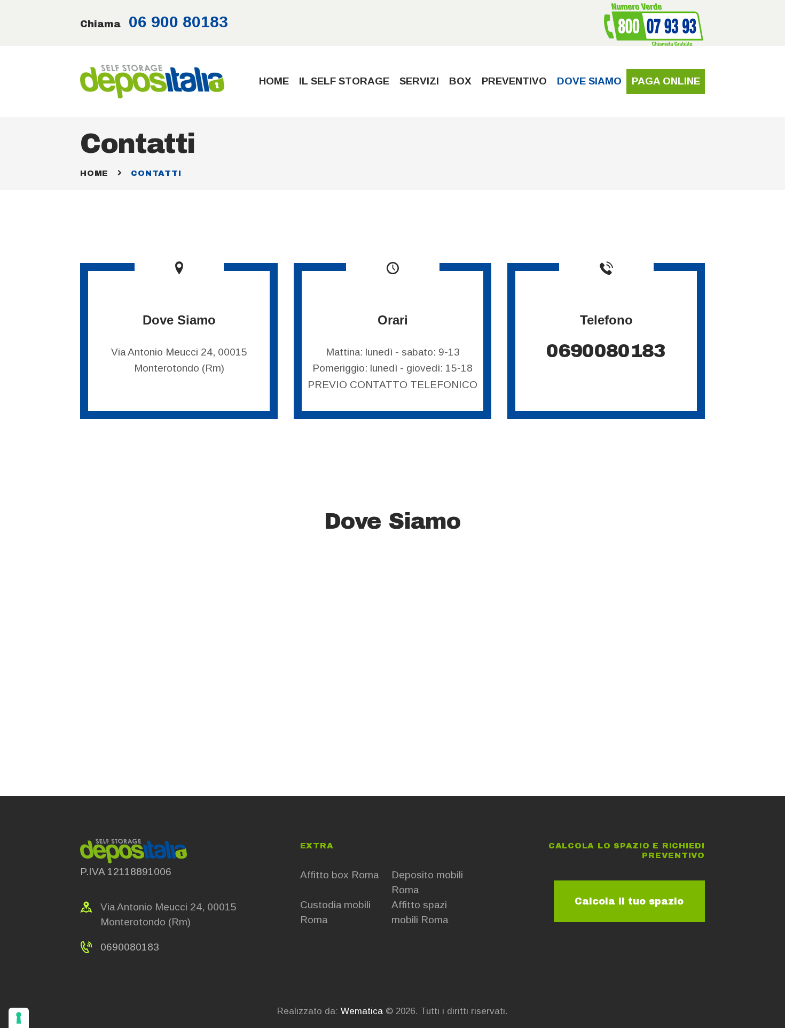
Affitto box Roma (339, 874)
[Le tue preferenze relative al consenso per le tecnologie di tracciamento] (19, 1018)
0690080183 (605, 351)
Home (94, 173)
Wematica (362, 1011)
